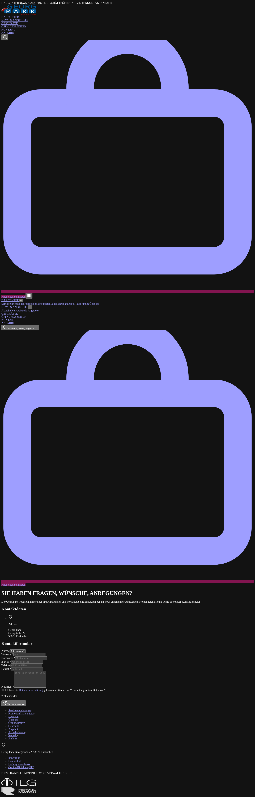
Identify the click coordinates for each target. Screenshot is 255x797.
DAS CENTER (10, 17)
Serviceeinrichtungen (12, 303)
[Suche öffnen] (4, 37)
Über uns (94, 303)
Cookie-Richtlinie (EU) (21, 767)
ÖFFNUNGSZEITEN (13, 26)
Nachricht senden (15, 704)
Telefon (5, 665)
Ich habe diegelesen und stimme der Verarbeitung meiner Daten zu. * (55, 690)
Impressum (14, 757)
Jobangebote (67, 303)
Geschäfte (13, 726)
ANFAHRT (8, 32)
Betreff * (6, 668)
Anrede (5, 650)
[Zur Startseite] (18, 13)
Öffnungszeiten (16, 722)
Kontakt (12, 735)
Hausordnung (81, 303)
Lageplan (55, 303)
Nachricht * (7, 686)
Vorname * (7, 654)
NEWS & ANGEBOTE (14, 20)
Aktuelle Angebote (28, 310)
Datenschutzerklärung (31, 690)
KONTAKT (8, 29)
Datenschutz (15, 761)
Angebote (13, 729)
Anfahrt (12, 738)
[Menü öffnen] (29, 296)
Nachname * (8, 658)
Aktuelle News (9, 310)
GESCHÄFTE (9, 23)
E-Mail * (6, 661)
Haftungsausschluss (19, 764)
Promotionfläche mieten (37, 303)
